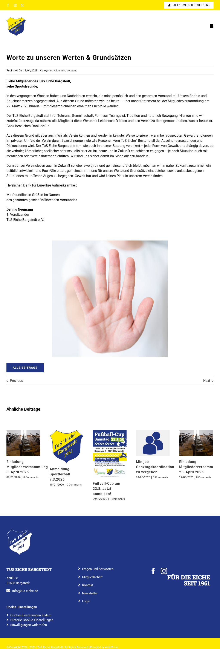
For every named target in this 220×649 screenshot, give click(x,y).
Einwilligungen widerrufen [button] (28, 625)
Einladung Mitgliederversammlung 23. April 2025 (196, 443)
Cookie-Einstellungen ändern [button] (30, 615)
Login (86, 601)
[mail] (22, 5)
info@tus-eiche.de (25, 591)
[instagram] (15, 5)
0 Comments (30, 477)
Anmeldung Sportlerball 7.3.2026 (66, 447)
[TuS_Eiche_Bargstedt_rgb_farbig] (16, 19)
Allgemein (60, 70)
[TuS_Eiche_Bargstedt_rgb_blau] (19, 531)
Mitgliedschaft (92, 577)
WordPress (111, 647)
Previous (16, 381)
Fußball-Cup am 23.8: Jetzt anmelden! (109, 454)
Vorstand (72, 70)
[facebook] (7, 5)
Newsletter (90, 593)
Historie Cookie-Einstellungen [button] (31, 620)
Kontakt (87, 585)
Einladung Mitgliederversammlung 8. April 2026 (23, 443)
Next (206, 381)
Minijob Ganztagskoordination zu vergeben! (153, 443)
